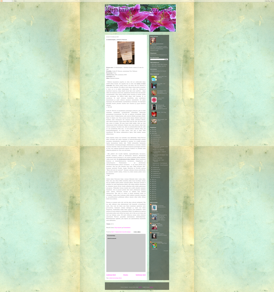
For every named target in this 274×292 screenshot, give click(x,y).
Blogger (151, 287)
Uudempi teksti (111, 275)
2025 (153, 131)
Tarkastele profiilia (154, 50)
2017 (153, 191)
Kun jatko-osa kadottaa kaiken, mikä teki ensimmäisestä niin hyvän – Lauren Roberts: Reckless (162, 217)
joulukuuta (155, 135)
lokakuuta (155, 139)
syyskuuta (155, 141)
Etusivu (125, 275)
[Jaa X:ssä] (137, 232)
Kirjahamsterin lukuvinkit (139, 9)
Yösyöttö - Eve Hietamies (158, 149)
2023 (153, 179)
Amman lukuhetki (156, 223)
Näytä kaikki (166, 250)
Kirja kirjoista (118, 227)
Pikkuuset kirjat (155, 213)
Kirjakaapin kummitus (157, 242)
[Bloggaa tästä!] (135, 232)
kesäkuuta (155, 167)
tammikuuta (156, 177)
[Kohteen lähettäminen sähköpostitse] (134, 232)
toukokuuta (155, 169)
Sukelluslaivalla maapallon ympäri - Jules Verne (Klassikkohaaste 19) (162, 107)
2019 (153, 187)
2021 (153, 183)
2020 (153, 185)
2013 (153, 197)
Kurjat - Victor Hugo (161, 112)
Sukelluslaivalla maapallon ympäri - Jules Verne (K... (160, 147)
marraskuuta (156, 137)
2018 (153, 189)
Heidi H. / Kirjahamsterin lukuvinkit (157, 44)
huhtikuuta (155, 171)
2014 (153, 195)
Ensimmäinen (126, 227)
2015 (153, 193)
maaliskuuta (156, 173)
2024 (153, 133)
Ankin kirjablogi (155, 232)
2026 (153, 129)
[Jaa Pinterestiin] (139, 232)
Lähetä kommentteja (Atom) (115, 278)
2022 (153, 181)
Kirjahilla (154, 204)
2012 (153, 199)
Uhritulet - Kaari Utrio (157, 158)
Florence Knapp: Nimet (162, 243)
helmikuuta (155, 175)
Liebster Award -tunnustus (161, 98)
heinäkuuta (155, 145)
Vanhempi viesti (141, 275)
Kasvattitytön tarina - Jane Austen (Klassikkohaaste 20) (162, 92)
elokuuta (155, 143)
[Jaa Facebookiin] (138, 232)
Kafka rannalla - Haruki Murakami (160, 165)
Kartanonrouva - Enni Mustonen (160, 163)
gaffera (140, 287)
